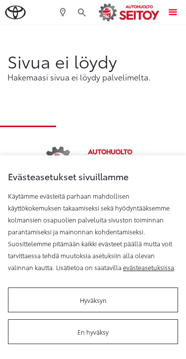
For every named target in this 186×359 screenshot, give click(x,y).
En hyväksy (93, 331)
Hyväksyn (93, 299)
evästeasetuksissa (148, 267)
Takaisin (46, 34)
